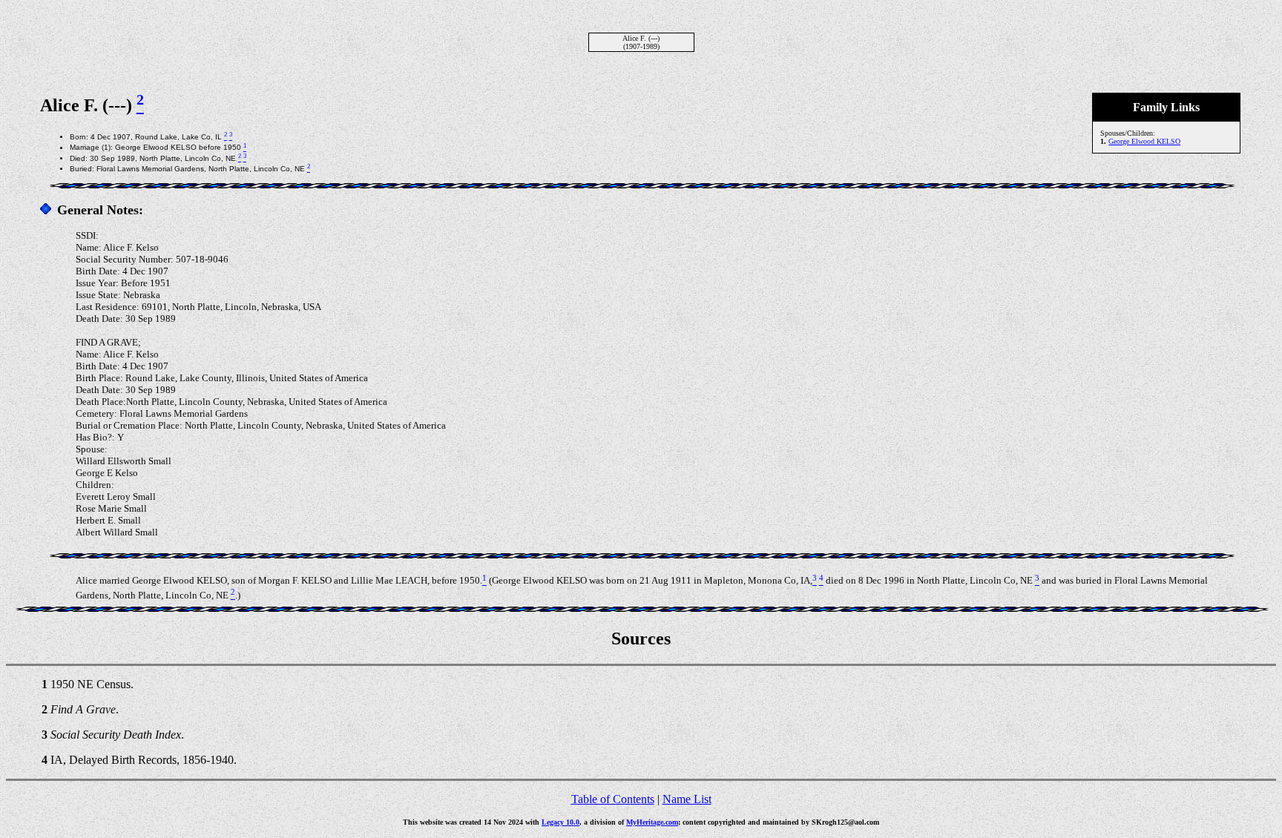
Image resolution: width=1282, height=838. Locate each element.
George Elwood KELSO (1144, 141)
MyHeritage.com (652, 822)
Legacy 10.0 (560, 822)
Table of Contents (612, 799)
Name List (687, 799)
